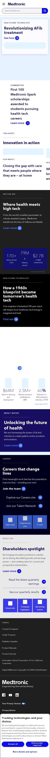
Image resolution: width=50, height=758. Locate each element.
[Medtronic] (16, 4)
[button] (4, 4)
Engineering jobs (25, 525)
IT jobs (40, 524)
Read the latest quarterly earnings (24, 582)
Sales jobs (10, 524)
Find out (8, 319)
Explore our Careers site (20, 497)
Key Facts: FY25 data (38, 271)
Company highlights (25, 608)
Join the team (12, 489)
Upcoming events (39, 608)
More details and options (25, 751)
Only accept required (37, 744)
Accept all (13, 744)
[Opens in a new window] (4, 696)
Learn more (18, 123)
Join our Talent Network (21, 506)
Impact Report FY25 (41, 404)
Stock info (10, 608)
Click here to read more (11, 738)
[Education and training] (45, 4)
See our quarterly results (24, 592)
